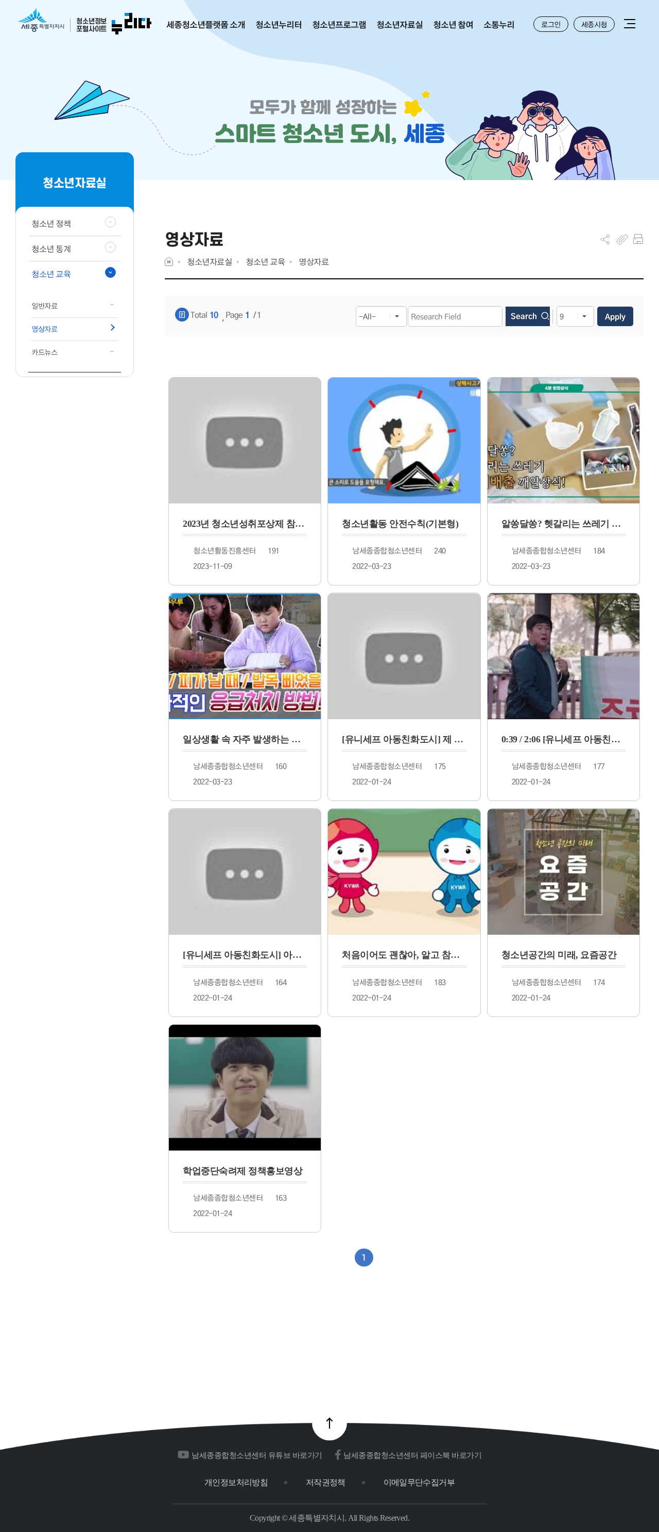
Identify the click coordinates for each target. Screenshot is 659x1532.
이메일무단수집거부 (419, 1482)
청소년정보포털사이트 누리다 (84, 22)
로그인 (551, 24)
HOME (169, 261)
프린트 (638, 239)
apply (615, 316)
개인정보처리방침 (236, 1482)
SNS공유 (605, 239)
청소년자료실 (209, 262)
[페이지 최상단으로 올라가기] (329, 1422)
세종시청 (594, 24)
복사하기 (622, 239)
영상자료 (313, 262)
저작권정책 (325, 1482)
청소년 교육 (265, 262)
